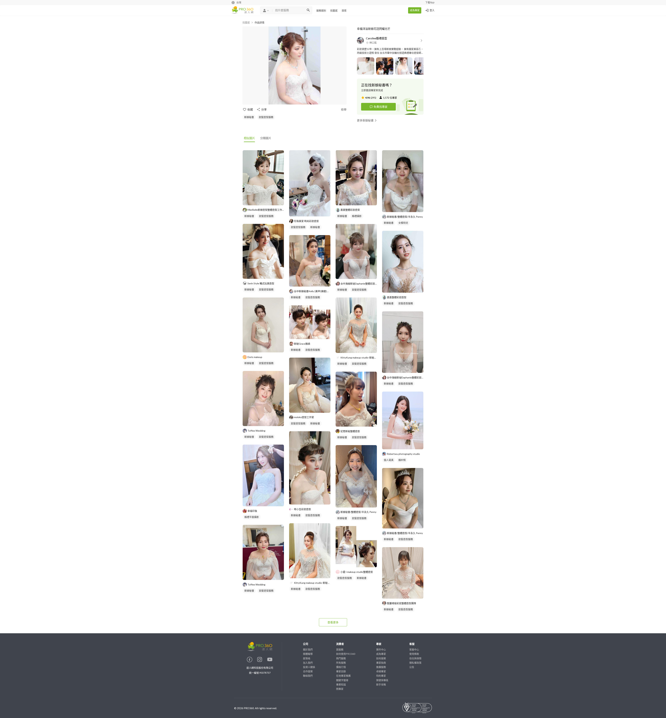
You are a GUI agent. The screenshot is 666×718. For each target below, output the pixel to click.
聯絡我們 (308, 675)
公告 (411, 667)
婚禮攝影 (357, 215)
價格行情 (341, 667)
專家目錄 (341, 671)
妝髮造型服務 (266, 117)
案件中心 (381, 649)
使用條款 (414, 653)
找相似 (268, 200)
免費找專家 (380, 106)
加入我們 (308, 662)
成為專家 (415, 10)
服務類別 (321, 11)
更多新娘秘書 (365, 120)
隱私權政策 (415, 662)
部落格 (306, 658)
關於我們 (308, 649)
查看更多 (333, 622)
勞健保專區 (382, 680)
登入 (432, 10)
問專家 (339, 688)
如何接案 (381, 658)
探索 (344, 11)
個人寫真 (389, 459)
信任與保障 (415, 658)
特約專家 (381, 675)
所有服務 (341, 662)
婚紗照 (402, 459)
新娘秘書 (249, 117)
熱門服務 (341, 658)
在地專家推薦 (343, 675)
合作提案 (308, 671)
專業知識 (341, 684)
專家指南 (381, 662)
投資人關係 (309, 667)
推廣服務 (381, 667)
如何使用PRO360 (345, 653)
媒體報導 (308, 653)
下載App (429, 2)
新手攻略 (381, 684)
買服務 (339, 649)
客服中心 (414, 649)
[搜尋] (308, 10)
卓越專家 (381, 671)
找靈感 (334, 11)
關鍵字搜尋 (342, 680)
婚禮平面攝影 (251, 516)
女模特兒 (403, 222)
